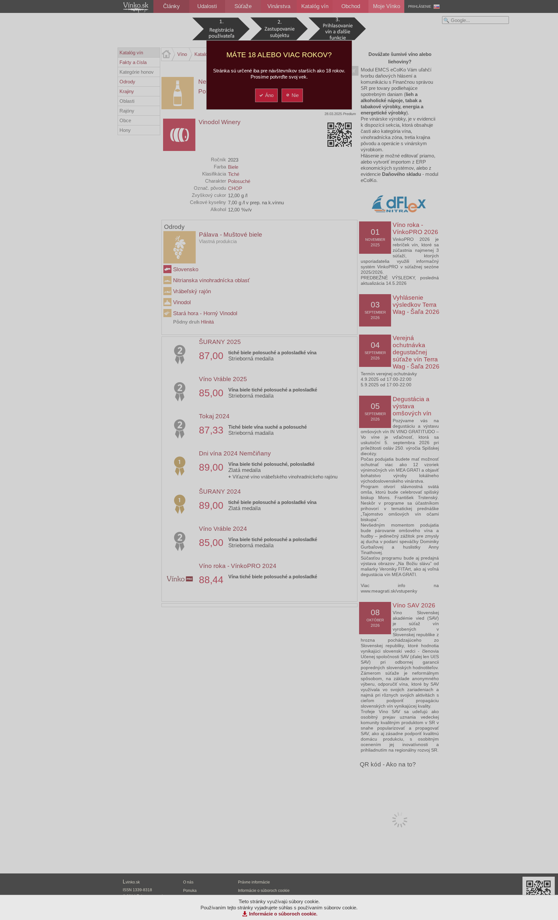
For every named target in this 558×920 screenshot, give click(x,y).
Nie (295, 95)
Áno (269, 95)
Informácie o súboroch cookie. (283, 913)
